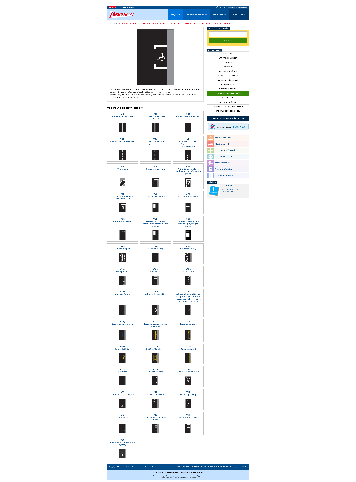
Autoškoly (212, 182)
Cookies (185, 467)
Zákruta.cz (113, 23)
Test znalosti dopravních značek (228, 118)
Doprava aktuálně (195, 14)
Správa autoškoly (209, 467)
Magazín (175, 14)
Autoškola (237, 14)
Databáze (218, 14)
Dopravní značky (214, 50)
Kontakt (242, 467)
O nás (177, 467)
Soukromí (195, 467)
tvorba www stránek (138, 467)
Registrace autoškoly (227, 467)
